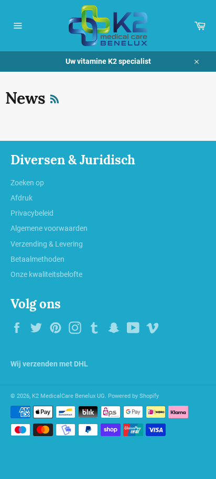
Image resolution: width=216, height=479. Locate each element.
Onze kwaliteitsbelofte (46, 274)
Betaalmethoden (37, 259)
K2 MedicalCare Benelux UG (68, 396)
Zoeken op (27, 183)
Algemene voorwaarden (49, 228)
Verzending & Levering (46, 244)
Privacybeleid (31, 213)
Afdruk (21, 198)
